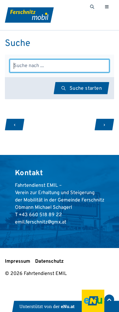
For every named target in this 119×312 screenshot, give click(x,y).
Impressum (17, 261)
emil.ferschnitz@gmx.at (40, 222)
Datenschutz (49, 261)
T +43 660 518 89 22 (38, 215)
